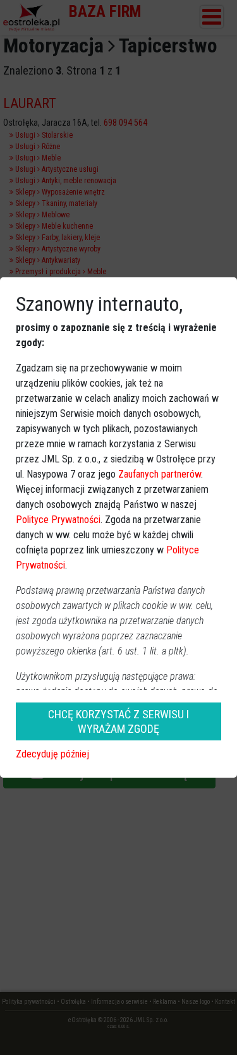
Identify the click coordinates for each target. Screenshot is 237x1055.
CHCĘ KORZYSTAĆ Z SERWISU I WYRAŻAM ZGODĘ (118, 721)
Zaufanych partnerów (159, 474)
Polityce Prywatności (58, 520)
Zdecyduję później (52, 754)
